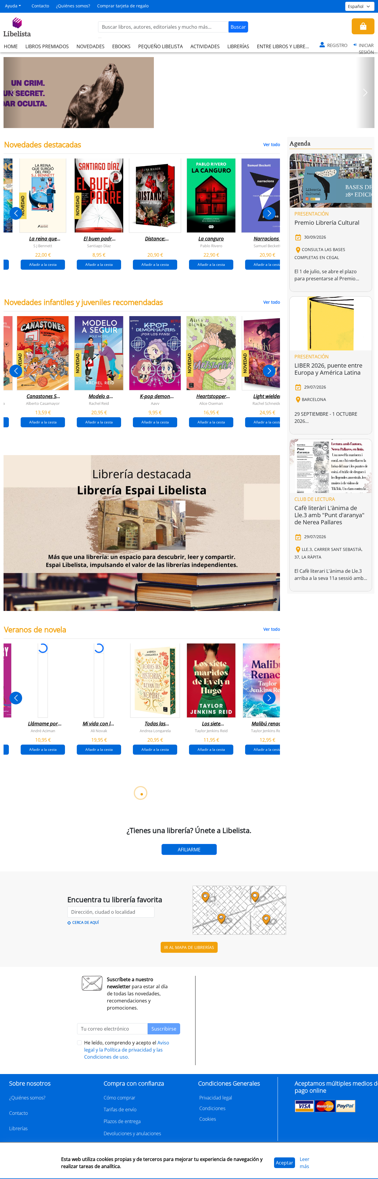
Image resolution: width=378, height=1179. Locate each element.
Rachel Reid (99, 403)
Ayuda (11, 6)
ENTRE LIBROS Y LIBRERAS (285, 46)
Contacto (40, 6)
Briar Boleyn (178, 888)
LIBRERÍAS (238, 46)
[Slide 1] (185, 121)
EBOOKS (121, 46)
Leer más (304, 1163)
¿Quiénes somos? (73, 6)
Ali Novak (99, 730)
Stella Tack (66, 888)
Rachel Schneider (267, 403)
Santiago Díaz (99, 245)
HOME (11, 46)
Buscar (238, 27)
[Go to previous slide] (15, 213)
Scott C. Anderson (122, 1045)
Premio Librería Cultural (326, 223)
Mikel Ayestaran (66, 1045)
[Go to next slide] (269, 213)
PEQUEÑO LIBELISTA (160, 46)
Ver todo (271, 144)
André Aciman (43, 730)
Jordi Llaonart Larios (178, 1045)
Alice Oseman (211, 403)
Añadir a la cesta (43, 264)
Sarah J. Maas (234, 888)
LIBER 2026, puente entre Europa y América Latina (328, 368)
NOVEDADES (90, 46)
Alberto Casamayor (43, 403)
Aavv (155, 403)
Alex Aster (10, 888)
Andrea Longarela (155, 730)
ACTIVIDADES (205, 46)
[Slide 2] (192, 121)
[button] (13, 92)
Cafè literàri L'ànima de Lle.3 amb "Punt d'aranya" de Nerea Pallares (329, 515)
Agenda (299, 143)
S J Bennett (42, 245)
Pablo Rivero (211, 245)
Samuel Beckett (267, 245)
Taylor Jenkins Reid (211, 730)
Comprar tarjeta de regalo (123, 6)
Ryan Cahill (122, 888)
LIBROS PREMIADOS (47, 46)
